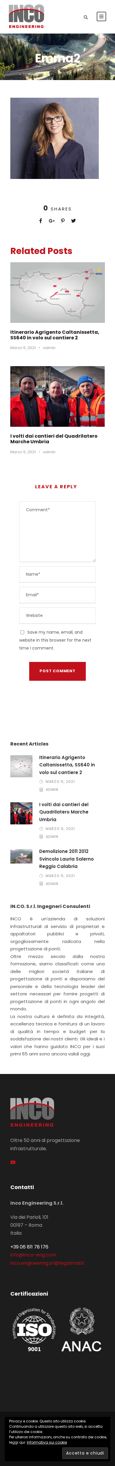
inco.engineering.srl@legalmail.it (47, 1263)
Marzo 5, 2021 (23, 348)
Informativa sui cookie (47, 1442)
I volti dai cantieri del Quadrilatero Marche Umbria (54, 439)
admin (49, 348)
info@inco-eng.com (33, 1254)
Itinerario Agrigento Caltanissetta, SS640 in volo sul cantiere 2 (54, 335)
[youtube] (13, 1162)
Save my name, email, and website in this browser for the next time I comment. (55, 640)
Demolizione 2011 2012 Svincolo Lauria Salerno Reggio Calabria (66, 858)
